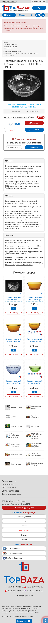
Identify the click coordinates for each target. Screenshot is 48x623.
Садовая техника (16, 426)
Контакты (24, 539)
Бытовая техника (16, 407)
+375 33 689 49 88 (16, 590)
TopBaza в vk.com (13, 548)
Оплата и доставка (24, 516)
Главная (6, 42)
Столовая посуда (10, 46)
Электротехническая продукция (37, 464)
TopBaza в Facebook (14, 558)
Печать (8, 117)
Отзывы (24, 535)
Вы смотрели (23, 621)
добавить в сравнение (21, 117)
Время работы (38, 1)
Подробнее (34, 147)
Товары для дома (10, 44)
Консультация (14, 147)
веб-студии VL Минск (26, 616)
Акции (24, 521)
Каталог (9, 15)
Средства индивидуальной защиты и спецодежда (36, 435)
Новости (24, 525)
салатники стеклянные (27, 186)
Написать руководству (25, 507)
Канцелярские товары (36, 407)
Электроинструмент (17, 464)
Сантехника (35, 426)
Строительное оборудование (15, 445)
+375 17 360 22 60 (16, 586)
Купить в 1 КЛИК (34, 129)
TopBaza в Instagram (14, 553)
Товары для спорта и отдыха (36, 454)
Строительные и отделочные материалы (36, 445)
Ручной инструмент (35, 416)
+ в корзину (34, 123)
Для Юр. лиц (24, 530)
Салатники (8, 49)
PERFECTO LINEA (31, 111)
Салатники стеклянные (12, 51)
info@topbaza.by (10, 1)
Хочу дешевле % (13, 129)
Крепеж (13, 417)
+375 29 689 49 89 (34, 586)
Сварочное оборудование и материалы (16, 435)
